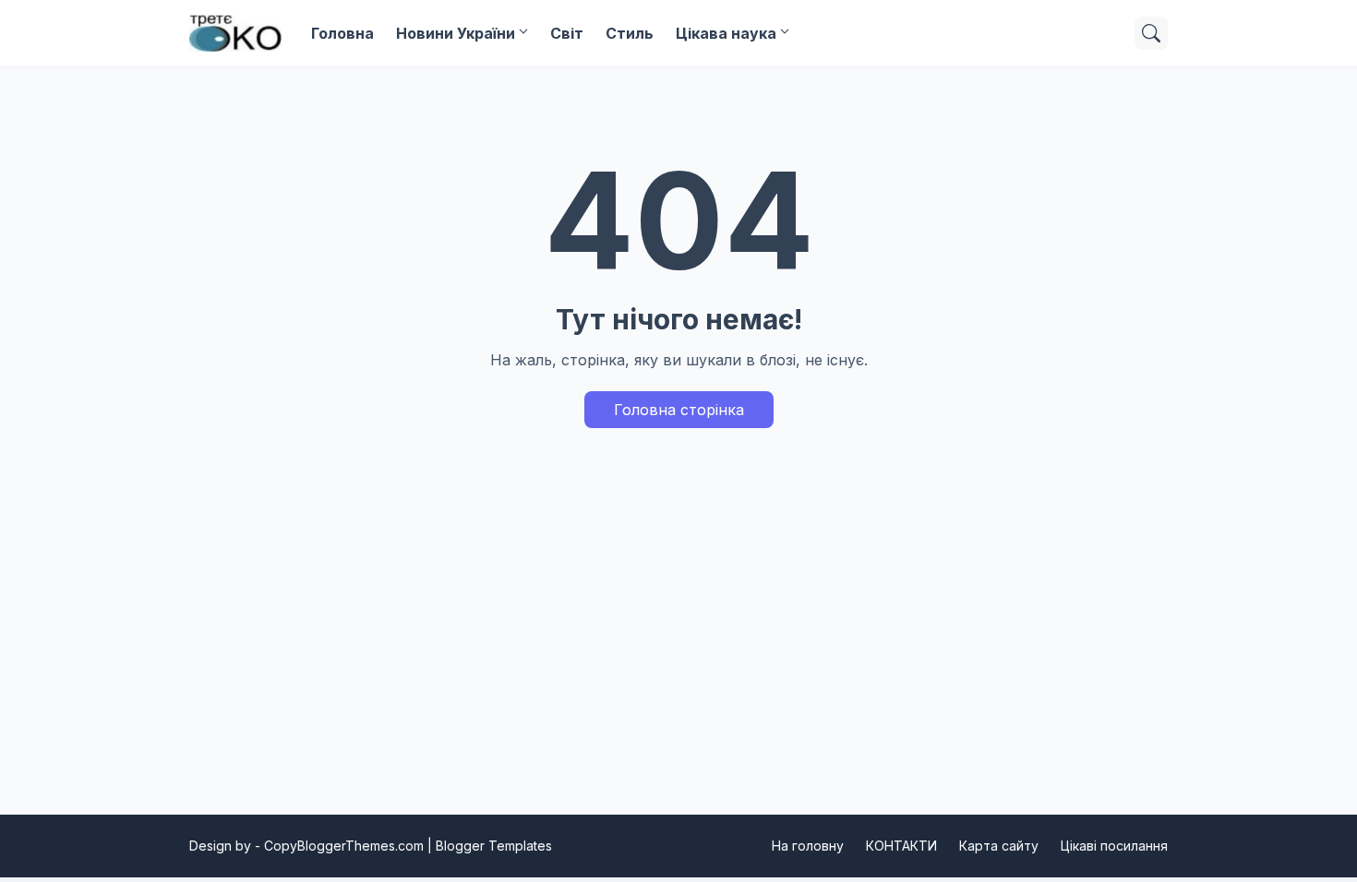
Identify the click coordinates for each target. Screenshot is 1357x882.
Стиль (630, 33)
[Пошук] (1151, 33)
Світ (566, 33)
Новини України (455, 33)
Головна (342, 33)
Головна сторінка (679, 409)
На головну (808, 845)
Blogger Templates (494, 845)
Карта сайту (999, 845)
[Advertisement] (678, 647)
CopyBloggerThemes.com (344, 845)
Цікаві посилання (1114, 845)
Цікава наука (726, 33)
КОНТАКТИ (901, 845)
